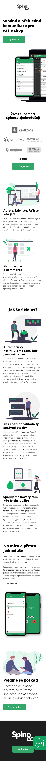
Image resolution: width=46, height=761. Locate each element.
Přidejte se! (23, 166)
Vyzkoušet (14, 39)
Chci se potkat (14, 707)
